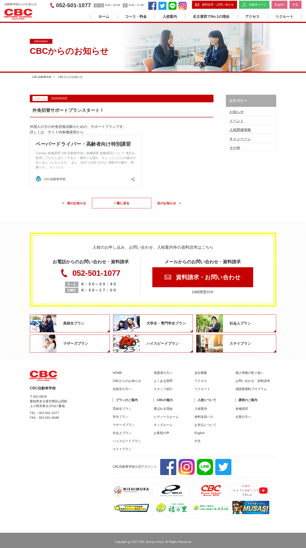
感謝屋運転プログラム (251, 389)
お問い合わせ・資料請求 (252, 381)
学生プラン (120, 417)
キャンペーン (240, 139)
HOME (117, 373)
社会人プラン (122, 433)
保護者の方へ (163, 373)
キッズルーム (163, 425)
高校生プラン (122, 408)
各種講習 (241, 408)
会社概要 (200, 373)
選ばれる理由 (163, 408)
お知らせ (236, 112)
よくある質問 (163, 381)
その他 (234, 148)
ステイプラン (122, 449)
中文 (197, 441)
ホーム (104, 16)
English (199, 433)
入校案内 (170, 16)
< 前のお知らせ (74, 203)
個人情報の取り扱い (249, 373)
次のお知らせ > (169, 203)
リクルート (284, 16)
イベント (236, 121)
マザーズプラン (124, 425)
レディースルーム (166, 417)
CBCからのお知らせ (127, 381)
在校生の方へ (122, 389)
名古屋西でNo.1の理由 (211, 16)
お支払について (205, 425)
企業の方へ (243, 417)
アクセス (252, 16)
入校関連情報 (240, 130)
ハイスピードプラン (127, 441)
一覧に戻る (121, 203)
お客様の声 (161, 433)
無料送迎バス (203, 417)
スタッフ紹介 (163, 389)
